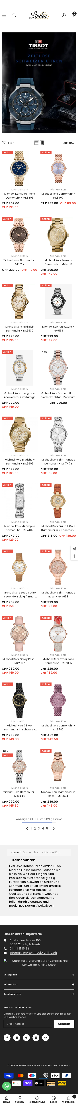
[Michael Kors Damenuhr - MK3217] (20, 235)
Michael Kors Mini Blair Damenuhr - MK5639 (19, 328)
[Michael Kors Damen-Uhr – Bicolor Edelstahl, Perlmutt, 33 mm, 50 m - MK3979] (58, 368)
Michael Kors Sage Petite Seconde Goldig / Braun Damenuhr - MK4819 (20, 595)
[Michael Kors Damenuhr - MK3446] (20, 766)
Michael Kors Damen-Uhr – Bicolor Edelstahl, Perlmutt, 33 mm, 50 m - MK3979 (58, 395)
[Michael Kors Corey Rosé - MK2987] (20, 634)
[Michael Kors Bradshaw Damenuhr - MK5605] (20, 434)
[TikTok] (35, 1037)
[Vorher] (27, 828)
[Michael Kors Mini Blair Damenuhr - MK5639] (20, 301)
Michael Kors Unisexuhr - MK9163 (58, 328)
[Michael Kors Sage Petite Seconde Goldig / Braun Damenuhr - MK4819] (20, 567)
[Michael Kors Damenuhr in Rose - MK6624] (58, 766)
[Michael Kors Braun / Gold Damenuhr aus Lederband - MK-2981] (58, 501)
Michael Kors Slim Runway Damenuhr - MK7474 (58, 461)
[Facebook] (7, 1037)
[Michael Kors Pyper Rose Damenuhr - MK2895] (58, 634)
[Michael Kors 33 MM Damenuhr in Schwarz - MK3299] (20, 700)
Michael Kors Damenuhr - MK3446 (19, 794)
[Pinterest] (26, 1037)
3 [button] (39, 129)
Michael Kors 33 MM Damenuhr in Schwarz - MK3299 (19, 728)
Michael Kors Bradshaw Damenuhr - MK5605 (20, 461)
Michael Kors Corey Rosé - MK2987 (20, 661)
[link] (19, 1099)
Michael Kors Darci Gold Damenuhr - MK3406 (19, 195)
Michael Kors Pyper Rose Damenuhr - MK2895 (58, 661)
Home (15, 852)
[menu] (4, 15)
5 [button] (46, 129)
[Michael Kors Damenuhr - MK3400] (58, 168)
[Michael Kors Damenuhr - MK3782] (58, 700)
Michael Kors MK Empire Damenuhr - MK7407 (19, 528)
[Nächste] (53, 828)
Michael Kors (19, 189)
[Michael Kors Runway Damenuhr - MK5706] (58, 235)
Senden (64, 1024)
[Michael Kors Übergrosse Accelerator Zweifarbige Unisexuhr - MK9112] (20, 368)
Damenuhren (31, 852)
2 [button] (35, 129)
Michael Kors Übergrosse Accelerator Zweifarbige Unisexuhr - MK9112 (20, 395)
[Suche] (14, 15)
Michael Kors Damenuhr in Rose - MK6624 (58, 794)
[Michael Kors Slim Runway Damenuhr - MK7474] (58, 434)
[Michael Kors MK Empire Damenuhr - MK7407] (20, 501)
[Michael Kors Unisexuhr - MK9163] (58, 301)
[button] (36, 143)
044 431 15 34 (19, 948)
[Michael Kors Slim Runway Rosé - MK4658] (58, 567)
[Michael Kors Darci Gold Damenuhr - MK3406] (20, 168)
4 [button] (43, 129)
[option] (39, 82)
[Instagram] (16, 1037)
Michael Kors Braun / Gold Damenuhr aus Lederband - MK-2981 (58, 528)
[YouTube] (45, 1037)
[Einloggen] (63, 15)
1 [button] (32, 129)
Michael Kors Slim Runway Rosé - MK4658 (58, 594)
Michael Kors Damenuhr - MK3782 (58, 727)
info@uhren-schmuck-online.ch (33, 953)
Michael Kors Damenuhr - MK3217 (19, 262)
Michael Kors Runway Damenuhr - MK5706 (58, 262)
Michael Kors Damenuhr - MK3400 (58, 195)
